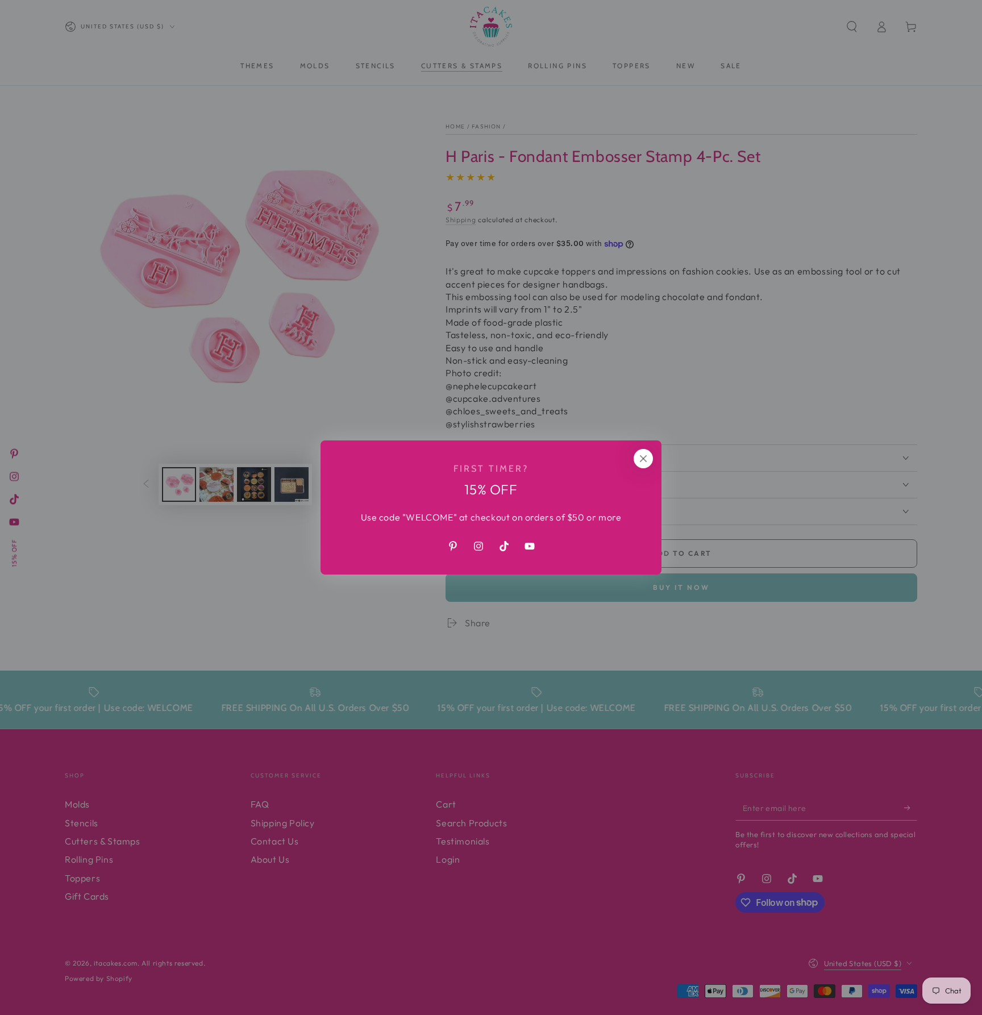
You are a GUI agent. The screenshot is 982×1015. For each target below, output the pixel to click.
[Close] (643, 458)
